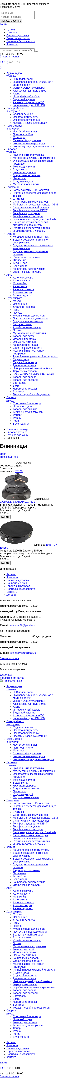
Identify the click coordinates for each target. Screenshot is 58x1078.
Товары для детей (23, 336)
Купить (5, 516)
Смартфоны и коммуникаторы (31, 201)
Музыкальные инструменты (29, 333)
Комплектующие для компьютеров (33, 146)
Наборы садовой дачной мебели (32, 368)
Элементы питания (24, 342)
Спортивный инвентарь (27, 403)
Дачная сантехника (24, 365)
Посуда (17, 312)
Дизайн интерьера (24, 306)
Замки (16, 385)
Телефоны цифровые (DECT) (30, 210)
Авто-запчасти (21, 280)
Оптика (17, 330)
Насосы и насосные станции (30, 122)
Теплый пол (20, 263)
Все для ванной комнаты (28, 321)
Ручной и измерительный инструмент (35, 356)
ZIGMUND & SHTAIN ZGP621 (17, 501)
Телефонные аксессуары (28, 216)
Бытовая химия (22, 324)
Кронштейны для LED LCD (29, 105)
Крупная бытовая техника (28, 155)
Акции (3, 24)
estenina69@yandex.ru (23, 625)
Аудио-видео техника (14, 74)
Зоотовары (19, 382)
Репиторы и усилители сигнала (31, 228)
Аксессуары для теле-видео (29, 90)
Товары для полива (24, 377)
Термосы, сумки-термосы (28, 412)
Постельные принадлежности (30, 318)
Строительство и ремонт (27, 347)
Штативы (18, 198)
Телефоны (12, 187)
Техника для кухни (24, 166)
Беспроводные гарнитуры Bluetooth (34, 219)
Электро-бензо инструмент (15, 109)
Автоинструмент (23, 295)
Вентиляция (20, 266)
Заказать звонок (11, 20)
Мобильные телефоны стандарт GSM (35, 204)
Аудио (16, 93)
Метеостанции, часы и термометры (34, 157)
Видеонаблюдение (24, 99)
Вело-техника (21, 423)
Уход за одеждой (23, 181)
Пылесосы (19, 178)
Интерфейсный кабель (26, 96)
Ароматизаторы (22, 292)
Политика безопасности (20, 41)
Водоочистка (20, 169)
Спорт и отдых (11, 399)
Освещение (20, 304)
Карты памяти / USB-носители (31, 190)
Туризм (17, 417)
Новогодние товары (25, 388)
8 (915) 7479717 (22, 636)
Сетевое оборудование (27, 140)
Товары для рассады (25, 379)
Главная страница (17, 429)
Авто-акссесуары (23, 277)
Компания (12, 32)
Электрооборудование (26, 119)
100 (20, 471)
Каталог (11, 29)
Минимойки (20, 283)
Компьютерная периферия (29, 143)
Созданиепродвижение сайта (12, 676)
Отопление (19, 260)
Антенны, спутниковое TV (28, 102)
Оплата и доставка (17, 35)
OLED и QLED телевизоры (29, 87)
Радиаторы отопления (26, 257)
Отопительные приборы (27, 271)
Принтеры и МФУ (23, 134)
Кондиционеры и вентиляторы (31, 236)
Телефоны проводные (26, 213)
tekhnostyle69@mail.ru (23, 652)
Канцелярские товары (26, 344)
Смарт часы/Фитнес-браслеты (31, 207)
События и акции (16, 583)
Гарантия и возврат (18, 38)
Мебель (17, 301)
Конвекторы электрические (29, 268)
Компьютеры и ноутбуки (14, 127)
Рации (16, 420)
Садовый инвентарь (25, 362)
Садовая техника (23, 114)
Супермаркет (14, 298)
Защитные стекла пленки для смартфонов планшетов (30, 223)
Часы (16, 309)
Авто (9, 274)
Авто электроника (23, 289)
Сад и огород (21, 359)
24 (16, 471)
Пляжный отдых (22, 406)
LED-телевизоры (23, 79)
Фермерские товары (25, 371)
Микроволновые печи (26, 184)
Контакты (12, 44)
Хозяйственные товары (27, 327)
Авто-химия (20, 286)
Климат (10, 233)
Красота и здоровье (24, 172)
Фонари (17, 415)
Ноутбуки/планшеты (25, 131)
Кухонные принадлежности (29, 315)
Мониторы (19, 137)
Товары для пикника (25, 409)
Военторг (18, 391)
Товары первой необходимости (31, 394)
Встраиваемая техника (26, 175)
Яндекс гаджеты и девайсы (29, 230)
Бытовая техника (11, 150)
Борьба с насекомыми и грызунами (34, 374)
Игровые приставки (24, 339)
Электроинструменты (26, 117)
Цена (3, 453)
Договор (11, 594)
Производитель (9, 456)
